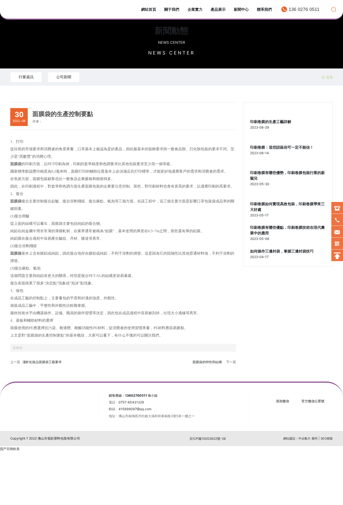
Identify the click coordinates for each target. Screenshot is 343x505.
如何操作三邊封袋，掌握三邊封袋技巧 (282, 251)
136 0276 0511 (304, 9)
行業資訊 (26, 77)
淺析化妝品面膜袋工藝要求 (42, 362)
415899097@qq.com (135, 409)
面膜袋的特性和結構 (207, 362)
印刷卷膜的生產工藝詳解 (270, 122)
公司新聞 (63, 77)
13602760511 (136, 395)
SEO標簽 (327, 438)
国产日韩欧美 (10, 449)
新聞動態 (171, 30)
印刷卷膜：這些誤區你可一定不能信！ (282, 147)
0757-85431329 (131, 402)
